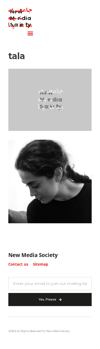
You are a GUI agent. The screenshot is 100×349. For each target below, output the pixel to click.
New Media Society (33, 255)
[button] (30, 33)
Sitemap (40, 265)
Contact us (18, 265)
